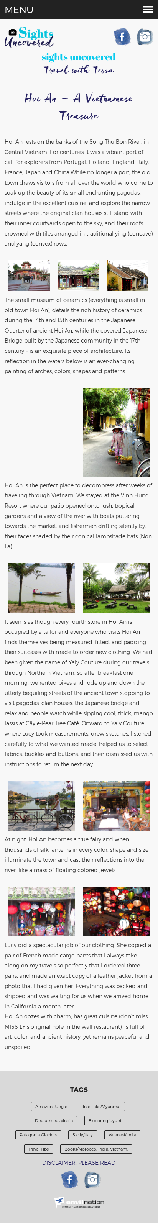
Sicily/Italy (82, 1134)
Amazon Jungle (51, 1106)
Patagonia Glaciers (38, 1134)
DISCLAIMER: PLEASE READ (78, 1162)
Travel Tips (38, 1148)
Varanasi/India (122, 1134)
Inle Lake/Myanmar (102, 1106)
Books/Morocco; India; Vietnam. (96, 1148)
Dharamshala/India (54, 1120)
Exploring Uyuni (105, 1120)
